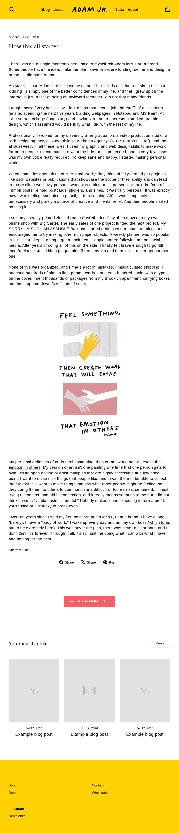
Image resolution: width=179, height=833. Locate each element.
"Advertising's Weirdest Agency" (80, 141)
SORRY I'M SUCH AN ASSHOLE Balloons (47, 229)
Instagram (16, 808)
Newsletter (17, 816)
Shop (45, 9)
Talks (119, 9)
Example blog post (34, 734)
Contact (98, 785)
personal (14, 37)
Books (58, 9)
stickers (76, 190)
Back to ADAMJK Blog (93, 601)
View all (160, 643)
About (133, 9)
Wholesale (100, 793)
